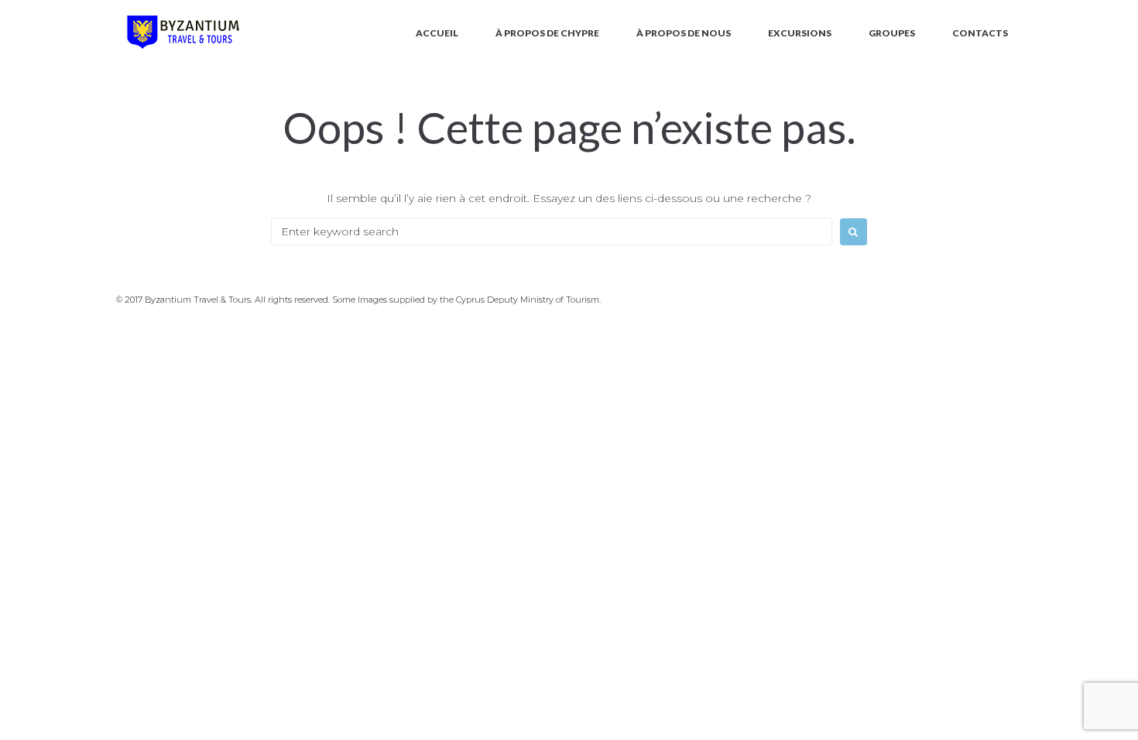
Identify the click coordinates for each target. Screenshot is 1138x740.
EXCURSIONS (799, 33)
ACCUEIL (437, 33)
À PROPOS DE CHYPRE (547, 33)
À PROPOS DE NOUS (683, 33)
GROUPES (892, 33)
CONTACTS (980, 33)
